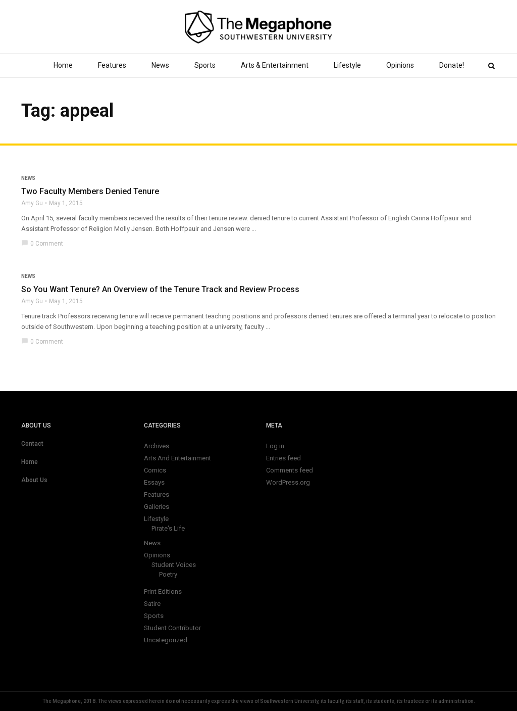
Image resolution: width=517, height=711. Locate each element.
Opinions (400, 65)
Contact (32, 443)
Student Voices (173, 564)
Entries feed (283, 458)
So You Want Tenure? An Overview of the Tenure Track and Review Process (160, 289)
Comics (155, 470)
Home (63, 65)
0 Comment (42, 243)
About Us (34, 480)
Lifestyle (347, 65)
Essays (154, 482)
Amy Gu (32, 203)
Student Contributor (172, 628)
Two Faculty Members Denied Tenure (90, 191)
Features (112, 65)
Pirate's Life (168, 528)
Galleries (156, 506)
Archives (156, 446)
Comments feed (289, 470)
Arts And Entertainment (177, 458)
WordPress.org (288, 482)
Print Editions (163, 591)
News (160, 65)
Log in (275, 446)
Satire (152, 603)
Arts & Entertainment (274, 65)
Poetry (168, 574)
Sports (205, 65)
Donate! (451, 65)
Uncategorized (165, 640)
